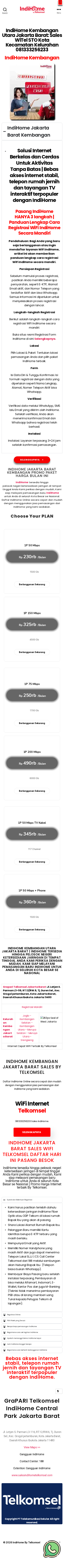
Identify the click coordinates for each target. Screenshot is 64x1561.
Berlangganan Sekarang (32, 584)
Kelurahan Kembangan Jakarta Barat (8, 1027)
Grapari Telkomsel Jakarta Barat (24, 987)
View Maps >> (32, 1447)
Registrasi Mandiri (32, 1007)
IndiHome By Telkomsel (26, 1542)
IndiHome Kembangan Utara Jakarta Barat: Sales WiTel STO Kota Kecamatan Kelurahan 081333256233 (32, 40)
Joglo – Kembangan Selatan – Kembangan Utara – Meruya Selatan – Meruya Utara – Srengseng (27, 1028)
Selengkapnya (31, 1132)
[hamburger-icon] (58, 1391)
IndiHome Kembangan (32, 57)
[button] (60, 2)
